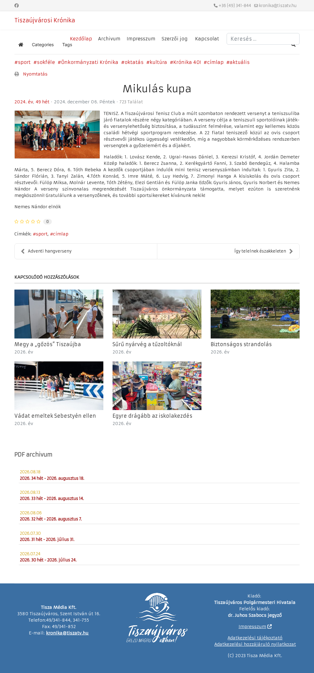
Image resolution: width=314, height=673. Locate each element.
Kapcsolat (207, 39)
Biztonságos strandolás (241, 344)
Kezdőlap (81, 39)
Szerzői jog (174, 39)
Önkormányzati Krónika (89, 62)
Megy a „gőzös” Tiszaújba (47, 344)
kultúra (158, 62)
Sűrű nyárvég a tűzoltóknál (147, 344)
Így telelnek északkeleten (260, 251)
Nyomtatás (35, 74)
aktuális (240, 62)
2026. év (23, 352)
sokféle (46, 62)
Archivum (109, 39)
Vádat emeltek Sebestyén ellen (55, 416)
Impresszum (141, 39)
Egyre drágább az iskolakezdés (152, 416)
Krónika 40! (187, 62)
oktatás (134, 62)
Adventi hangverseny (50, 251)
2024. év (23, 101)
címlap (215, 62)
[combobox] (263, 39)
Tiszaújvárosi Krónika (44, 20)
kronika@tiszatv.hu (278, 5)
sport (24, 62)
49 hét (42, 101)
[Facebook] (16, 5)
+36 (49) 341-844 (235, 5)
